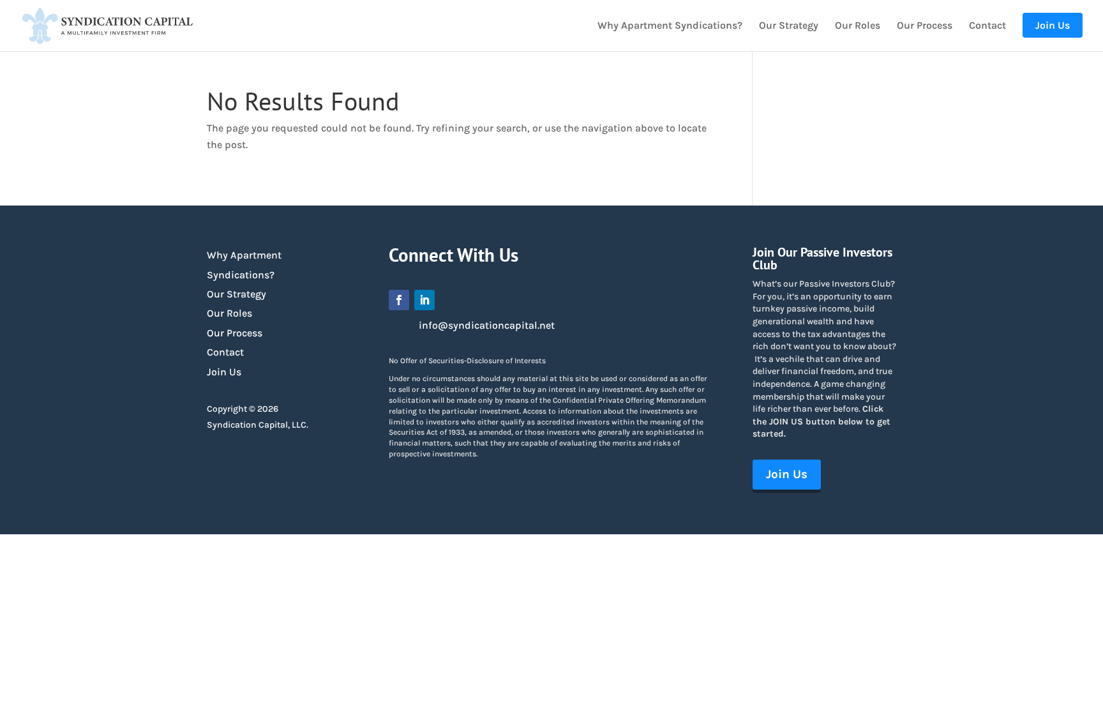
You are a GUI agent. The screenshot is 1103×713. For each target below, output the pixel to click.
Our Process (924, 26)
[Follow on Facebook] (399, 300)
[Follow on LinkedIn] (424, 300)
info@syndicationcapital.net (487, 325)
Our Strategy (788, 26)
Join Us (224, 372)
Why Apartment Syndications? (669, 26)
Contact (987, 26)
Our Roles (857, 26)
